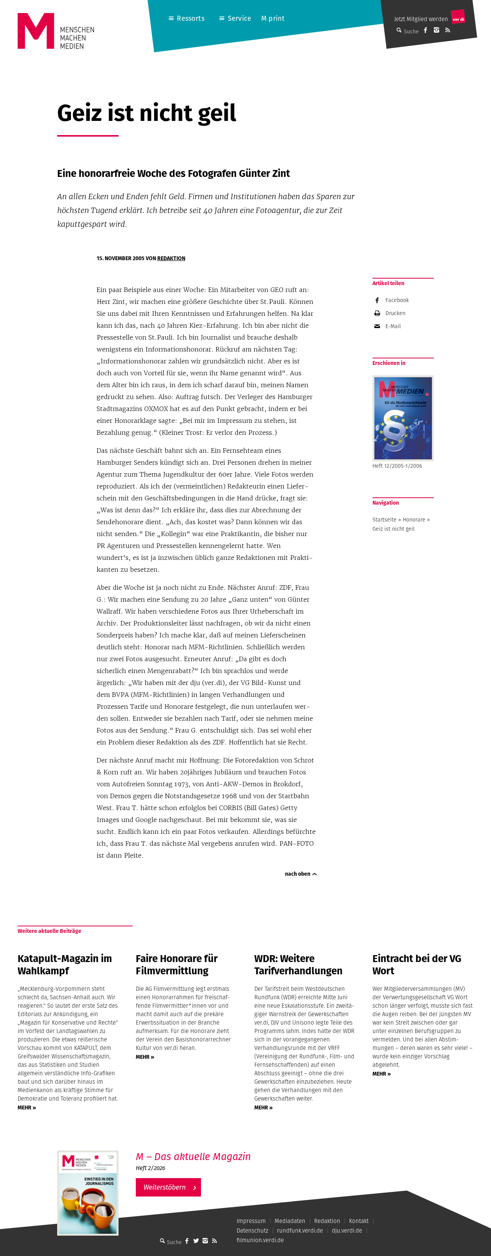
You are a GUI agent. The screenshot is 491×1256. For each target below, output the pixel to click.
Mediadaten (290, 1221)
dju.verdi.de (347, 1230)
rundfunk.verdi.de (300, 1230)
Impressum (251, 1221)
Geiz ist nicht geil (393, 529)
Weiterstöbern (164, 1187)
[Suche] (162, 1240)
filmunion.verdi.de (260, 1240)
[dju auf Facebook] (425, 30)
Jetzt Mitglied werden (421, 19)
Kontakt (359, 1221)
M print (273, 18)
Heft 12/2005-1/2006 (397, 466)
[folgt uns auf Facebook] (186, 1240)
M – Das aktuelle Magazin (193, 1156)
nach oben (297, 874)
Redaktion (171, 258)
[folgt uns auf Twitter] (196, 1240)
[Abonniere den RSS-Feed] (447, 30)
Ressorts (190, 18)
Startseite (384, 519)
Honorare (414, 519)
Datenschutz (252, 1230)
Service (239, 18)
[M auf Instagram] (436, 30)
